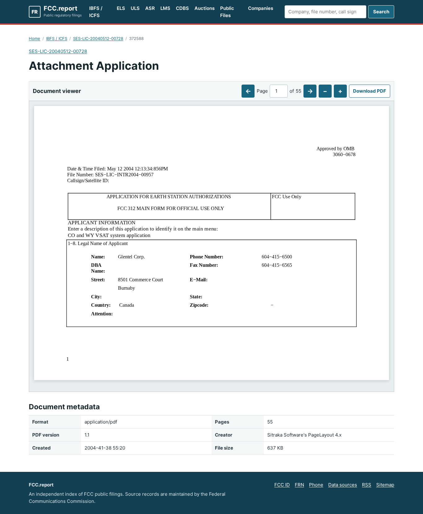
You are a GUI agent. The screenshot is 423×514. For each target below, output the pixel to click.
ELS (121, 8)
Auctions (204, 8)
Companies (260, 8)
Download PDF (369, 91)
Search (381, 12)
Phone (316, 485)
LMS (165, 8)
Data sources (342, 485)
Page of (279, 91)
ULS (135, 8)
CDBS (182, 8)
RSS (366, 485)
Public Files (227, 11)
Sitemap (385, 485)
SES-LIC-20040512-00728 (98, 38)
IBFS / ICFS (95, 11)
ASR (150, 8)
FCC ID (282, 485)
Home (34, 38)
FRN (299, 485)
